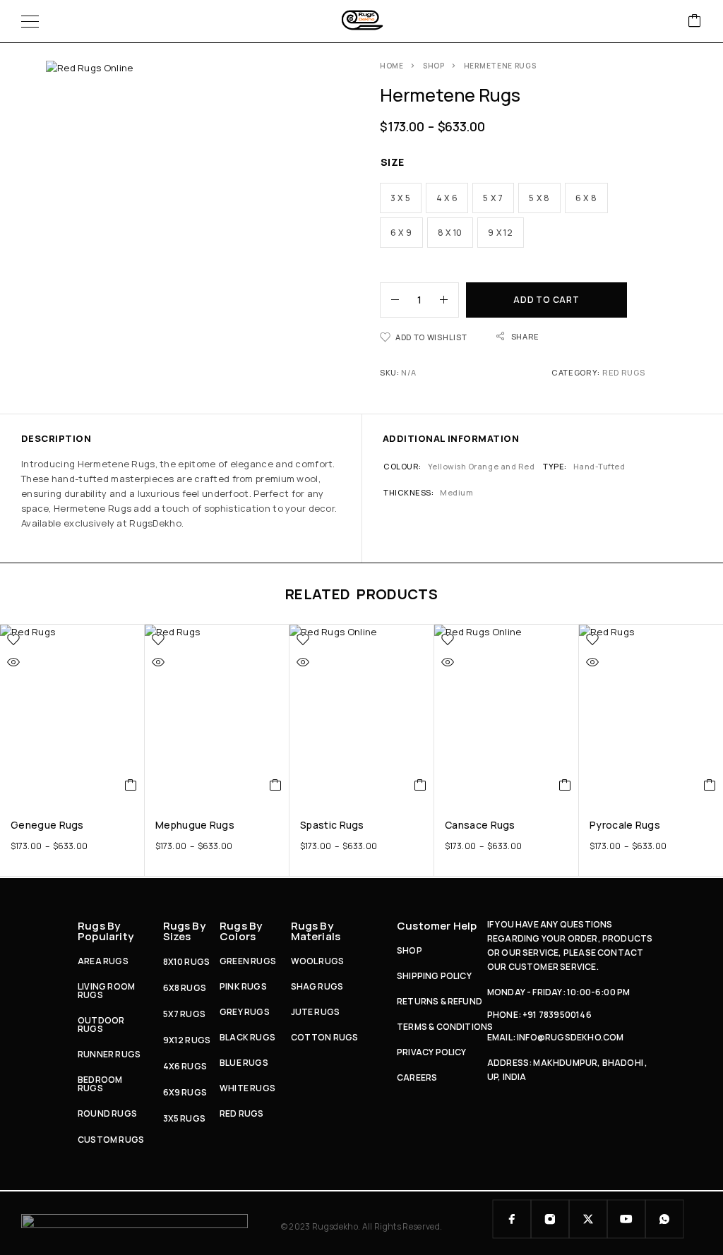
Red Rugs (623, 372)
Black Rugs (247, 1037)
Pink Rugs (243, 986)
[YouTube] (626, 1219)
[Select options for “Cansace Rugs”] (565, 784)
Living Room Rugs (106, 990)
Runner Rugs (109, 1054)
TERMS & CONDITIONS (445, 1027)
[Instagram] (550, 1219)
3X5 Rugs (184, 1118)
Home (392, 66)
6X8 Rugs (185, 988)
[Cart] (695, 21)
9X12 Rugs (187, 1040)
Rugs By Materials (316, 931)
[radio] (401, 198)
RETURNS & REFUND (439, 1001)
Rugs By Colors (241, 931)
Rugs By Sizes (184, 931)
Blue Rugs (244, 1063)
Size (393, 162)
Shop (434, 66)
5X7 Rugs (184, 1014)
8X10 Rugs (186, 962)
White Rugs (247, 1088)
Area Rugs (103, 961)
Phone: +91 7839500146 (539, 1015)
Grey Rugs (245, 1012)
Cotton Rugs (325, 1037)
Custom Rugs (111, 1140)
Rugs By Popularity (105, 931)
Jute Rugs (315, 1012)
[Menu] (30, 21)
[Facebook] (512, 1219)
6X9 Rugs (185, 1092)
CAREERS (417, 1077)
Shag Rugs (317, 986)
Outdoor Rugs (101, 1024)
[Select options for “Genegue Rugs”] (131, 784)
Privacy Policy (432, 1052)
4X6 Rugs (185, 1066)
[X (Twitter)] (588, 1219)
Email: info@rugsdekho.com (555, 1037)
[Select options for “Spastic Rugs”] (420, 784)
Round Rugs (107, 1113)
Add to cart (546, 300)
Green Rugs (248, 961)
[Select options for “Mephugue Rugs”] (275, 784)
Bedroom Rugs (100, 1084)
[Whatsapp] (664, 1219)
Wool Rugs (318, 961)
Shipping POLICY (434, 976)
